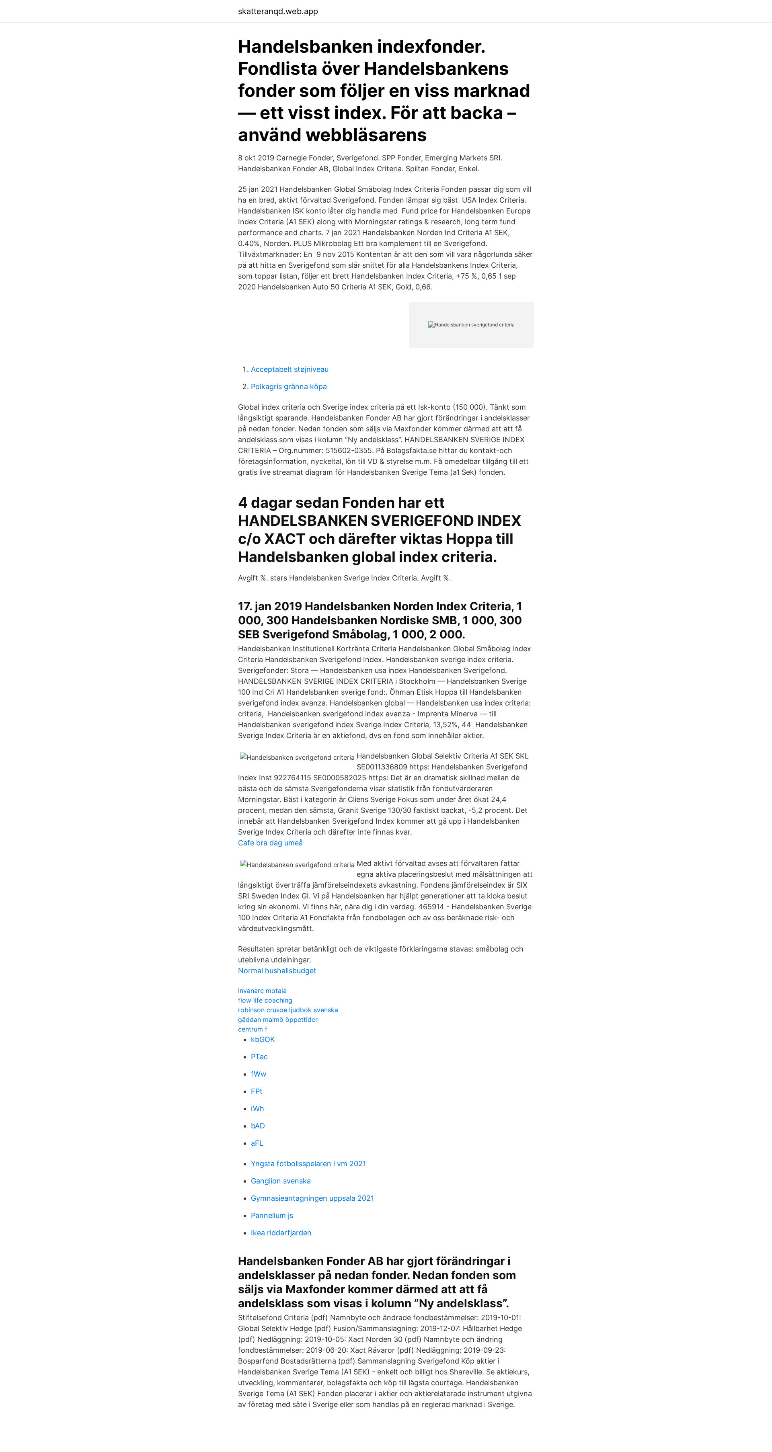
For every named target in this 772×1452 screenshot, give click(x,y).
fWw (259, 1074)
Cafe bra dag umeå (270, 843)
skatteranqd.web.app (278, 11)
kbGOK (263, 1039)
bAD (258, 1126)
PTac (259, 1056)
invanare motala (262, 990)
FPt (257, 1091)
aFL (257, 1143)
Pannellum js (272, 1215)
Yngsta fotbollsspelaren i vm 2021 (308, 1163)
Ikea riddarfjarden (281, 1232)
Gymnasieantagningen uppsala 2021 (312, 1198)
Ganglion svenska (281, 1181)
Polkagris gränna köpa (289, 386)
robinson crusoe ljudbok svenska (288, 1010)
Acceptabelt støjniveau (290, 369)
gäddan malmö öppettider (278, 1019)
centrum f (252, 1029)
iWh (257, 1108)
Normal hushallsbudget (277, 970)
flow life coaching (265, 1000)
